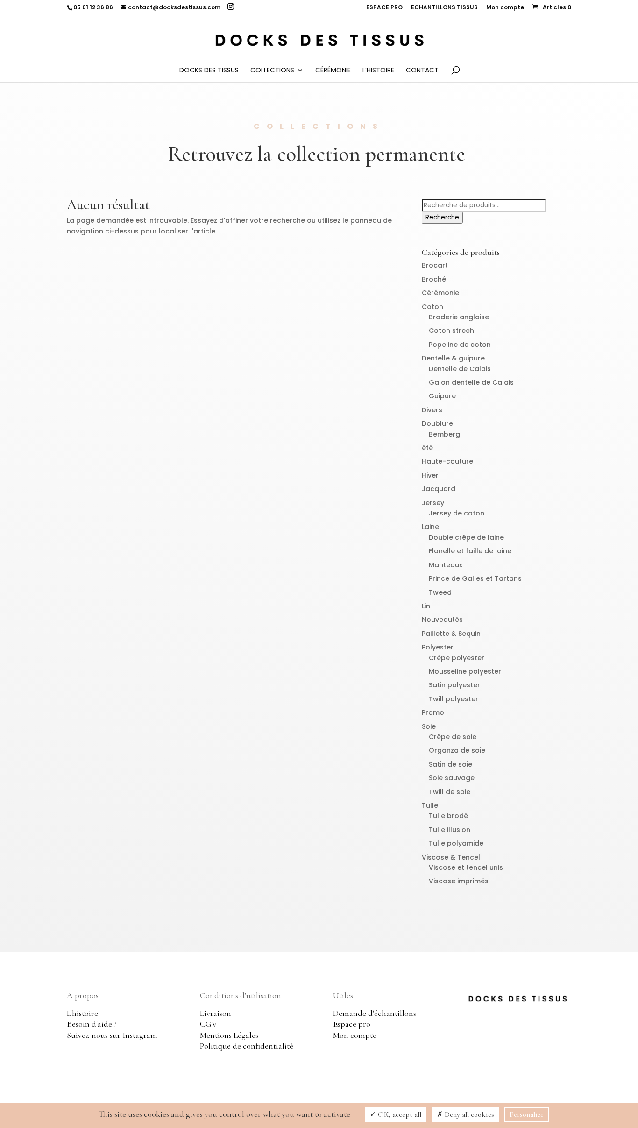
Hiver (430, 475)
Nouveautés (442, 619)
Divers (432, 410)
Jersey (433, 503)
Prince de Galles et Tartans (475, 578)
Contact (422, 71)
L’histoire (378, 71)
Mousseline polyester (465, 671)
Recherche (442, 217)
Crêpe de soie (452, 736)
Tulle (430, 805)
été (427, 447)
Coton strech (451, 330)
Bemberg (444, 434)
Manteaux (445, 565)
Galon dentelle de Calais (471, 382)
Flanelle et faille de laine (470, 551)
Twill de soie (449, 792)
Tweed (440, 592)
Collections (272, 71)
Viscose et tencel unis (466, 867)
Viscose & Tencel (451, 857)
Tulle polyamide (456, 843)
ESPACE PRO (384, 8)
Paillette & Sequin (451, 633)
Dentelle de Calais (460, 369)
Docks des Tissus (209, 71)
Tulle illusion (449, 829)
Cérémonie (333, 71)
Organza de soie (457, 750)
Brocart (435, 265)
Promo (433, 712)
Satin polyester (454, 685)
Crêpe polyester (456, 658)
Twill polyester (453, 699)
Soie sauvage (452, 778)
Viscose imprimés (459, 881)
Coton (432, 306)
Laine (430, 526)
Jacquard (438, 489)
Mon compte (505, 8)
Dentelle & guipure (453, 358)
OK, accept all (398, 1114)
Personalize (527, 1114)
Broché (434, 279)
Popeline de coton (460, 344)
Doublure (437, 423)
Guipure (442, 396)
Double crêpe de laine (466, 537)
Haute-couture (447, 461)
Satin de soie (450, 764)
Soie (429, 726)
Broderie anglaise (459, 317)
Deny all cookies (468, 1114)
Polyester (438, 647)
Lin (426, 606)
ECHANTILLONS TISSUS (444, 8)
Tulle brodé (448, 815)
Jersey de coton (456, 513)
